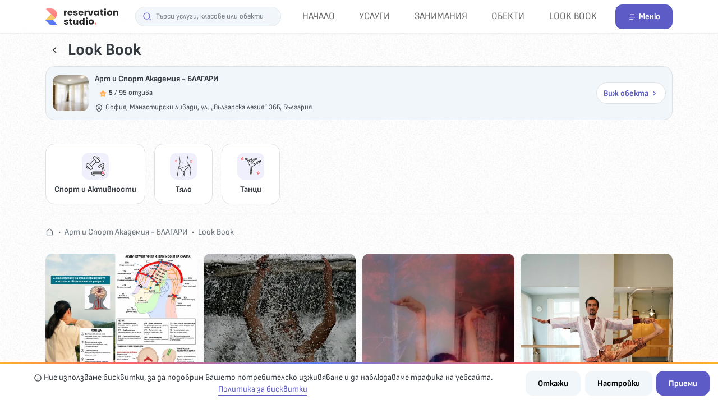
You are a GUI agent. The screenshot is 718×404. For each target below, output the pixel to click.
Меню (649, 16)
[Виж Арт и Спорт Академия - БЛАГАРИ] (71, 93)
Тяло (184, 189)
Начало (318, 16)
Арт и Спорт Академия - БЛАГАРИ (157, 79)
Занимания (441, 16)
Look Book (573, 16)
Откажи (553, 383)
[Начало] (81, 16)
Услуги (374, 16)
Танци (250, 189)
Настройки (618, 383)
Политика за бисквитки (262, 389)
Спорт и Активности (95, 189)
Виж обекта (626, 93)
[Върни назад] (54, 50)
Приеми (683, 383)
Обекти (507, 16)
